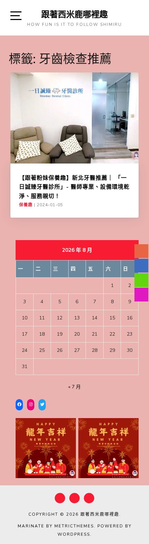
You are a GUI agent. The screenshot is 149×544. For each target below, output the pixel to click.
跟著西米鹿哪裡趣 (74, 14)
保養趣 (26, 205)
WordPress (74, 534)
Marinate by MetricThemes (56, 526)
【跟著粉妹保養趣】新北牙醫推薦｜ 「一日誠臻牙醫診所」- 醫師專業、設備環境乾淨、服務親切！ (74, 186)
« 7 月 (74, 387)
